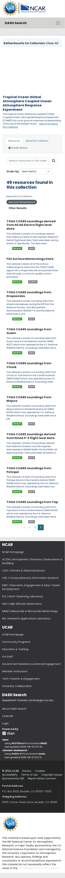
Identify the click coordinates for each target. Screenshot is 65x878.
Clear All (52, 43)
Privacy (26, 771)
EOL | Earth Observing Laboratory (22, 596)
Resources (14, 140)
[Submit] (53, 161)
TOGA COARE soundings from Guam (28, 331)
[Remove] (34, 202)
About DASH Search (14, 709)
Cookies (40, 771)
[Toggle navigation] (58, 23)
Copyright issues (51, 774)
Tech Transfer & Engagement (21, 679)
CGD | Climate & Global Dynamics (23, 570)
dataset (17, 248)
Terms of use (29, 774)
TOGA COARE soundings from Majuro (28, 399)
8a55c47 (17, 753)
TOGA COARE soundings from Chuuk (28, 365)
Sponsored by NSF (13, 778)
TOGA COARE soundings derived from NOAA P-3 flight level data (31, 436)
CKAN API (7, 716)
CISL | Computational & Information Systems (30, 578)
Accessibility (9, 774)
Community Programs (16, 642)
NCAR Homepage (13, 552)
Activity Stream (19, 147)
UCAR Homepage (13, 634)
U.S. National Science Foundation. (39, 868)
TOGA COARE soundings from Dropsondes (28, 294)
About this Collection (37, 140)
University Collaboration (17, 686)
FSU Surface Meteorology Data (29, 259)
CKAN (8, 733)
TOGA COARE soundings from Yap (32, 502)
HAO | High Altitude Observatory (22, 604)
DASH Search (16, 23)
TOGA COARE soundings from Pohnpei (28, 470)
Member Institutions (14, 671)
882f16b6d (18, 743)
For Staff (7, 656)
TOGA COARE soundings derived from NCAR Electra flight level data (31, 225)
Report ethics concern (42, 778)
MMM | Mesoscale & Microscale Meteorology (30, 611)
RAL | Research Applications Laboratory (26, 618)
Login (5, 723)
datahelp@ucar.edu (40, 700)
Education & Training (15, 649)
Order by (12, 171)
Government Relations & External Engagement (31, 664)
